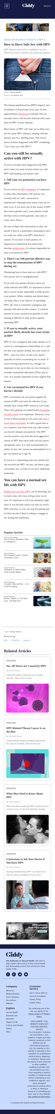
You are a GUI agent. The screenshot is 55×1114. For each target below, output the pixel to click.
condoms (26, 640)
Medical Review (12, 994)
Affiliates (9, 1003)
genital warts (18, 248)
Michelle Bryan (15, 736)
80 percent (24, 113)
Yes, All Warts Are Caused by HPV (26, 665)
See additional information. (39, 1097)
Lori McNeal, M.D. (17, 95)
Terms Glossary (12, 997)
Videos (9, 1028)
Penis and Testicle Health (10, 537)
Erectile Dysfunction (9, 553)
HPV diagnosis (28, 189)
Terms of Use (34, 1014)
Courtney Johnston (15, 92)
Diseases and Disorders (14, 39)
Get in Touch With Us (38, 993)
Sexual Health (12, 1012)
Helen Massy (14, 670)
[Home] (28, 5)
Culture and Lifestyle (14, 1025)
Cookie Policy (35, 1003)
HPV (41, 39)
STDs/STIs (31, 39)
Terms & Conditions (38, 996)
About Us (10, 990)
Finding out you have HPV (17, 491)
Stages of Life (12, 1022)
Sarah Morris (14, 802)
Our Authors (11, 1000)
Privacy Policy (35, 999)
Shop (8, 1032)
